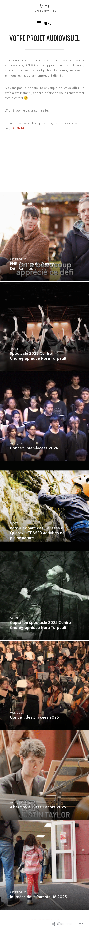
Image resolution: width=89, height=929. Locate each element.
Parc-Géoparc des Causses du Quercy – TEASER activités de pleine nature (38, 533)
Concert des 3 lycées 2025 (34, 717)
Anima (44, 6)
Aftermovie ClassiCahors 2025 (38, 807)
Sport (14, 523)
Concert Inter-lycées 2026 (34, 448)
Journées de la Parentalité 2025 (38, 897)
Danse (14, 349)
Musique (16, 443)
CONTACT (21, 128)
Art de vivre (18, 259)
